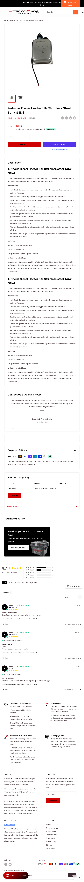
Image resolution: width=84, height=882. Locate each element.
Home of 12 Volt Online (17, 118)
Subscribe (53, 801)
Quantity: (11, 136)
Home (6, 20)
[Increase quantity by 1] (32, 136)
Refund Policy (12, 506)
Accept (72, 875)
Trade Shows (50, 848)
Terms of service (52, 828)
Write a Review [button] (75, 586)
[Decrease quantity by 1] (18, 136)
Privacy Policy (9, 824)
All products (14, 20)
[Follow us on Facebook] (5, 864)
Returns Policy (51, 841)
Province (37, 483)
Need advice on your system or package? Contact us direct (42, 3)
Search (48, 824)
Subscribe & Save (72, 3)
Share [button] (6, 624)
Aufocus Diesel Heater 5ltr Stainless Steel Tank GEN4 (19, 619)
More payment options (60, 149)
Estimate (14, 496)
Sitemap (49, 845)
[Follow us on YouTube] (10, 864)
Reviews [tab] (6, 592)
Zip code (62, 483)
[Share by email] (74, 117)
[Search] (75, 12)
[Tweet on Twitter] (70, 117)
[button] (77, 624)
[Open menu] (5, 12)
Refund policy (51, 838)
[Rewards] (16, 875)
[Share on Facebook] (62, 117)
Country (11, 483)
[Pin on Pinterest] (66, 117)
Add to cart (24, 144)
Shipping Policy (51, 835)
